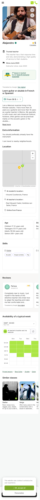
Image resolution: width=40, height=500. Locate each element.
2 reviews (33, 45)
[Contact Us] (36, 2)
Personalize (19, 493)
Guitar (8, 250)
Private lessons (7, 371)
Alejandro (8, 43)
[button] (32, 10)
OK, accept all (19, 488)
